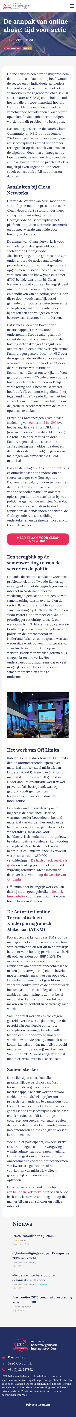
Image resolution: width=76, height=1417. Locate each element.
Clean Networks (12, 48)
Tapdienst (42, 1284)
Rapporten (26, 1306)
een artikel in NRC (42, 423)
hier (63, 392)
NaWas (15, 1240)
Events (27, 48)
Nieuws (24, 1240)
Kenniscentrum (20, 1262)
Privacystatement (38, 1404)
